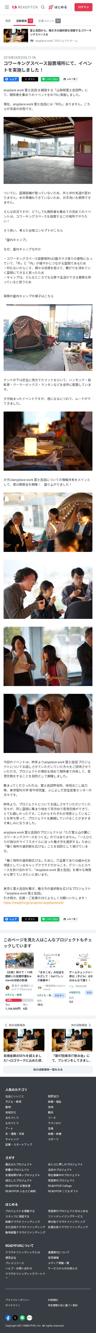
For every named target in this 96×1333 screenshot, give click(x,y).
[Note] (29, 1318)
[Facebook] (8, 1318)
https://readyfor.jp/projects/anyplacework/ (34, 903)
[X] (15, 1318)
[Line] (22, 1318)
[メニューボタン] (7, 7)
